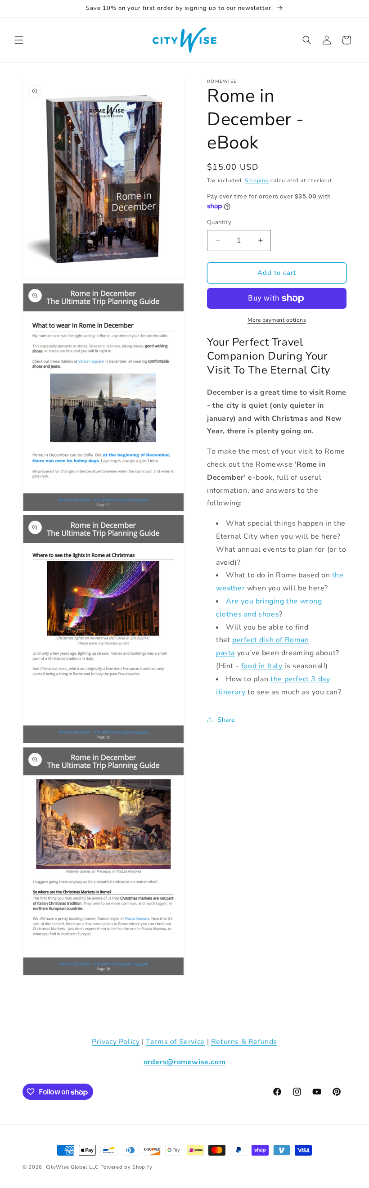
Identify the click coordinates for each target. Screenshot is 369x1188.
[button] (19, 40)
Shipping (257, 180)
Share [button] (226, 720)
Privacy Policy (116, 1042)
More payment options (277, 320)
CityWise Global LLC (72, 1167)
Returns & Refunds (244, 1042)
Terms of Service (175, 1042)
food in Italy (262, 666)
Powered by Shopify (126, 1167)
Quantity (219, 222)
